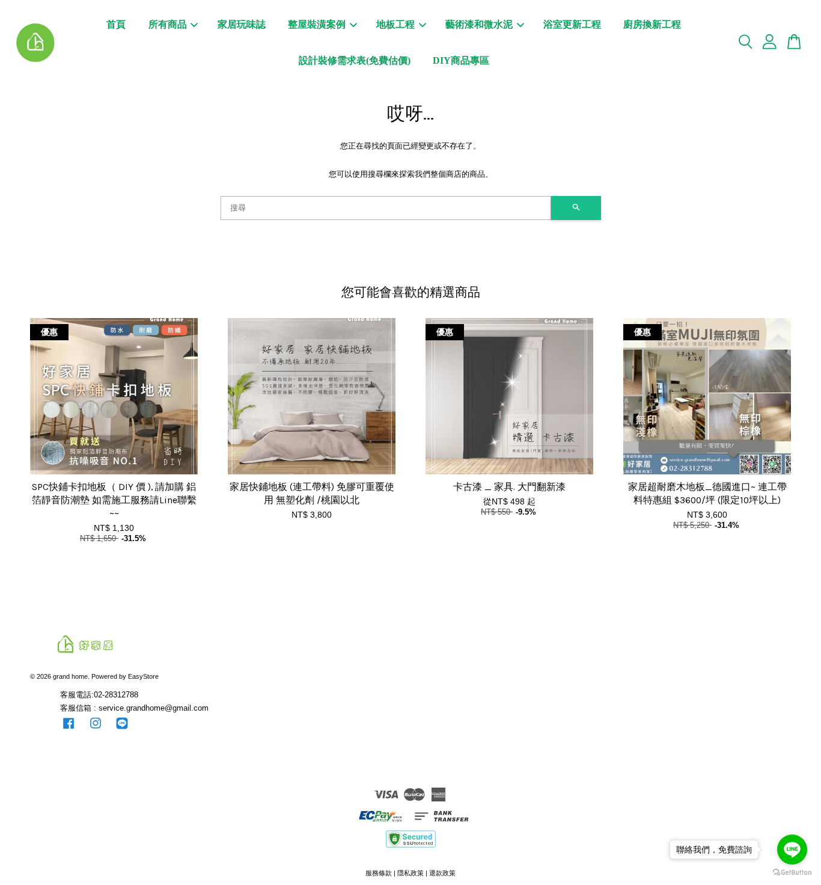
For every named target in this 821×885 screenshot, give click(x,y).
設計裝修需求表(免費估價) (354, 60)
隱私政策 (410, 873)
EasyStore (143, 676)
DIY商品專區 (461, 60)
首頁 (116, 24)
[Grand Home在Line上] (122, 729)
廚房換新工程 (652, 24)
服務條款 (378, 873)
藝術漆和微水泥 (479, 24)
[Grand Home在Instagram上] (95, 729)
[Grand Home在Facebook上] (68, 729)
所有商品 (167, 24)
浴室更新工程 (572, 24)
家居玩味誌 (242, 24)
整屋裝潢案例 (317, 24)
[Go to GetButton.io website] (792, 873)
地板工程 (395, 24)
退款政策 (442, 873)
